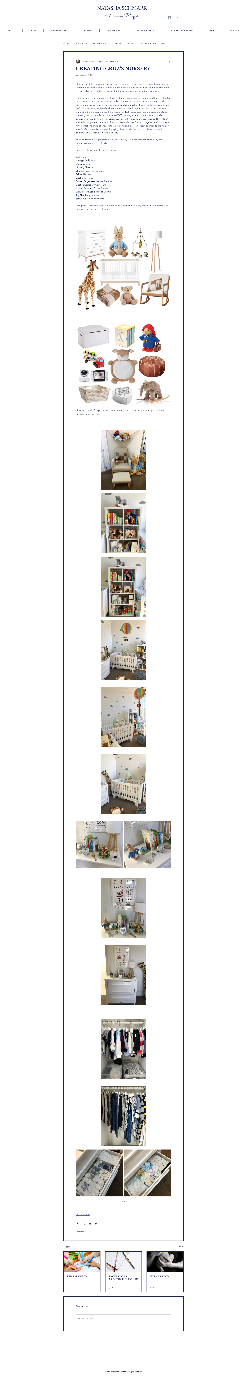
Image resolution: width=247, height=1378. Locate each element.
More (163, 43)
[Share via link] (96, 1223)
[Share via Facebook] (77, 1223)
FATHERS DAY (159, 1276)
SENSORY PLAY (77, 1276)
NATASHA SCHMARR (122, 8)
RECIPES (130, 43)
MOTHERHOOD (81, 43)
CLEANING (116, 43)
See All (181, 1246)
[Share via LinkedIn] (90, 1223)
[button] (180, 43)
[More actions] (169, 61)
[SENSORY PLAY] (82, 1262)
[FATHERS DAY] (165, 1262)
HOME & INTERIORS (147, 43)
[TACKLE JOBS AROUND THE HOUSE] (123, 1262)
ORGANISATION (100, 43)
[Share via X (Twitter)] (83, 1223)
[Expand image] (99, 844)
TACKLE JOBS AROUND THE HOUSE (123, 1278)
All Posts (66, 43)
